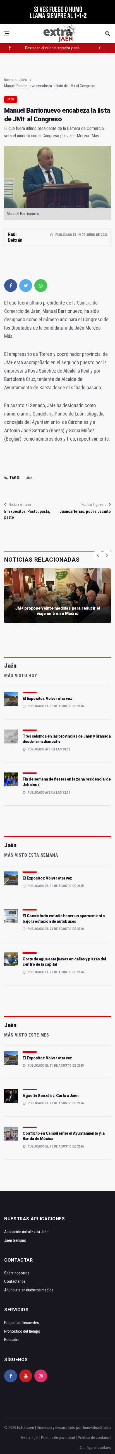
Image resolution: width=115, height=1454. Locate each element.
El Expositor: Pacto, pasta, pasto (27, 514)
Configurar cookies (95, 1447)
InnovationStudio (97, 1427)
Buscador (12, 1339)
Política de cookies (93, 1437)
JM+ (29, 478)
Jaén (23, 80)
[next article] (100, 48)
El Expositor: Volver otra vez (47, 698)
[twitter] (25, 285)
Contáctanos (15, 1281)
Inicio (8, 80)
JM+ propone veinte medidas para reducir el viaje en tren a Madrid (57, 611)
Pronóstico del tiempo (22, 1331)
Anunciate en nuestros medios (29, 1290)
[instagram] (40, 1376)
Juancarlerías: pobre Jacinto (85, 511)
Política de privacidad (58, 1437)
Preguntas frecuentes (21, 1322)
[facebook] (10, 285)
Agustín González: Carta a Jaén (50, 1095)
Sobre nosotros (17, 1273)
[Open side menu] (6, 33)
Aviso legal (29, 1437)
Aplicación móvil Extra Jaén (26, 1231)
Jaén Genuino (15, 1240)
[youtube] (25, 1376)
